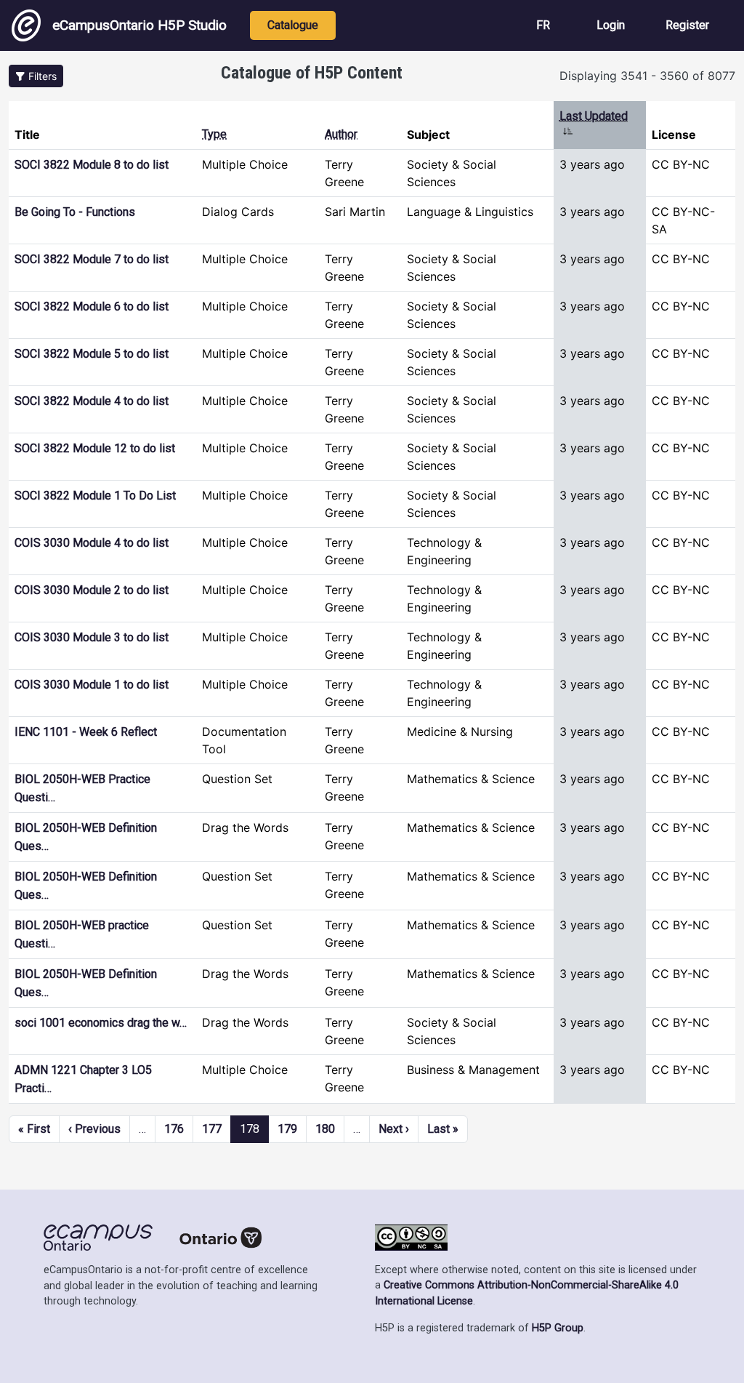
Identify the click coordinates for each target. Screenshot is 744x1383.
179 (287, 1129)
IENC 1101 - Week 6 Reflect (86, 732)
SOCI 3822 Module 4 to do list (92, 401)
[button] (36, 76)
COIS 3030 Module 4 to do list (92, 543)
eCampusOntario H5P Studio (139, 25)
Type (214, 134)
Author (341, 134)
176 (174, 1129)
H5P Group (557, 1328)
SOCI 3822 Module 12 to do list (95, 448)
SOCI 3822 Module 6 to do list (92, 306)
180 (325, 1129)
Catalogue (292, 25)
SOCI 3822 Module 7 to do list (92, 259)
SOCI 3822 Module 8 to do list (92, 165)
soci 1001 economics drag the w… (101, 1023)
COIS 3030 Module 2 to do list (92, 590)
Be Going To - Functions (75, 212)
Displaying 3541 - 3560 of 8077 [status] (647, 75)
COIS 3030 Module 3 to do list (92, 637)
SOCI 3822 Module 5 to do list (92, 354)
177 (212, 1129)
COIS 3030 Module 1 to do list (92, 685)
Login (611, 25)
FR (543, 25)
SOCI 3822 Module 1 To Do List (95, 495)
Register (687, 25)
